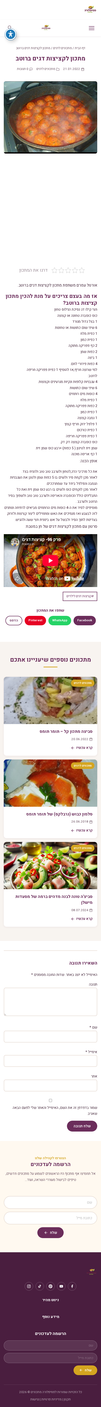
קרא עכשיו (84, 747)
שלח (53, 1232)
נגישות (34, 1399)
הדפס (14, 620)
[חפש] (10, 28)
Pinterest (35, 620)
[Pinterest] (50, 1286)
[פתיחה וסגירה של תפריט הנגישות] (10, 34)
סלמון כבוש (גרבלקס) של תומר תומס (59, 814)
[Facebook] (72, 1286)
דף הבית (80, 48)
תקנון (67, 1399)
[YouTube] (61, 1286)
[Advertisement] (50, 214)
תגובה (93, 984)
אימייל (91, 1052)
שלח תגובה (82, 1126)
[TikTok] (39, 1286)
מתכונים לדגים (62, 48)
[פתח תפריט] (91, 28)
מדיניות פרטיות (51, 1399)
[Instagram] (29, 1286)
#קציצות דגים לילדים (79, 596)
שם (93, 1027)
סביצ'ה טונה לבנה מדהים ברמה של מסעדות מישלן (54, 899)
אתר (94, 1076)
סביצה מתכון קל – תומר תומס (66, 731)
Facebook (84, 620)
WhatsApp (59, 620)
